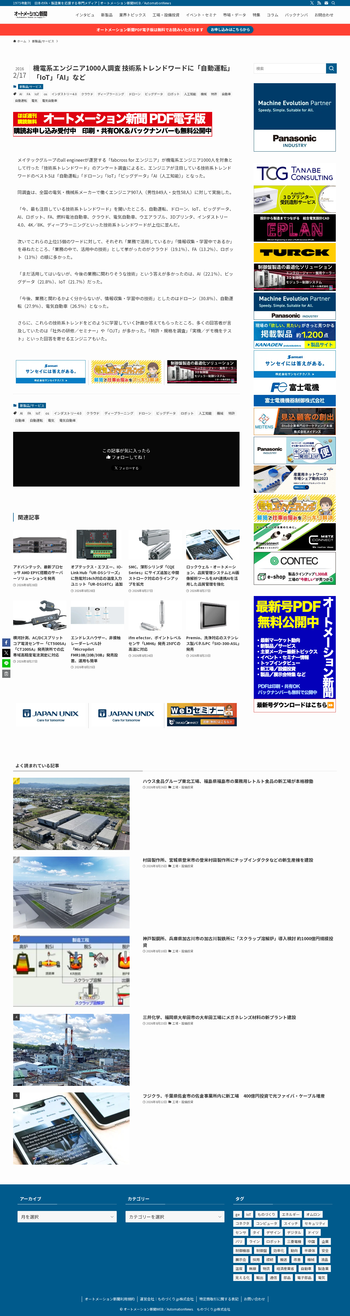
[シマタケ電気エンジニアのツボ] (126, 381)
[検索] (333, 3)
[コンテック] (295, 583)
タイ (256, 1232)
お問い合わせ (254, 1298)
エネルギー (291, 1214)
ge (237, 1214)
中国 (311, 1241)
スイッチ (291, 1223)
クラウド (87, 94)
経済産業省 (285, 1268)
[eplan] (295, 240)
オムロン (313, 1214)
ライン (254, 1241)
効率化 (278, 1250)
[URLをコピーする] (6, 674)
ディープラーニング (111, 94)
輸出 (259, 1277)
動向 (294, 1250)
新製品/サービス (30, 86)
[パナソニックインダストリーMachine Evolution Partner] (295, 318)
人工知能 (190, 94)
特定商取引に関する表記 (218, 1298)
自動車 (226, 94)
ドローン (135, 94)
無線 (252, 1268)
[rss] (319, 3)
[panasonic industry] (295, 150)
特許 (214, 94)
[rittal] (202, 381)
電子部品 (304, 1277)
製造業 (323, 1268)
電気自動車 (49, 100)
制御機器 (242, 1250)
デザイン (273, 1232)
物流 (266, 1268)
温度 (239, 1268)
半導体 (309, 1250)
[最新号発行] (295, 710)
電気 (34, 100)
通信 (273, 1277)
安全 (325, 1250)
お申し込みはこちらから (230, 29)
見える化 (242, 1277)
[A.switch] (295, 211)
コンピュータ (266, 1223)
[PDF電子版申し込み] (112, 134)
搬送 (283, 1259)
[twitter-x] (312, 3)
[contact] (326, 3)
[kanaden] (295, 347)
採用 (256, 1259)
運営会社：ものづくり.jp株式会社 (167, 1298)
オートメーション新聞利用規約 (110, 1298)
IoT (37, 94)
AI (20, 94)
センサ (240, 1232)
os (45, 94)
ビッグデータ (154, 94)
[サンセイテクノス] (51, 381)
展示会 (240, 1259)
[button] (6, 642)
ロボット (174, 94)
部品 (287, 1277)
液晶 (324, 1259)
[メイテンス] (295, 433)
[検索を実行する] (331, 68)
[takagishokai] (202, 724)
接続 (269, 1259)
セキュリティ (315, 1223)
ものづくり (266, 1214)
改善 (297, 1259)
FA (28, 94)
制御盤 (261, 1250)
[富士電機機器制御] (295, 404)
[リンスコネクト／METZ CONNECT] (295, 549)
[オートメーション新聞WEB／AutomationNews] (30, 14)
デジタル (294, 1232)
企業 (325, 1241)
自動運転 (21, 100)
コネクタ (242, 1223)
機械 (204, 94)
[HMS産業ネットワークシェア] (295, 491)
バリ (239, 1241)
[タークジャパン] (295, 260)
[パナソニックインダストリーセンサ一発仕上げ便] (295, 462)
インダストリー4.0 (64, 94)
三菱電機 (294, 1241)
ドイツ (313, 1232)
